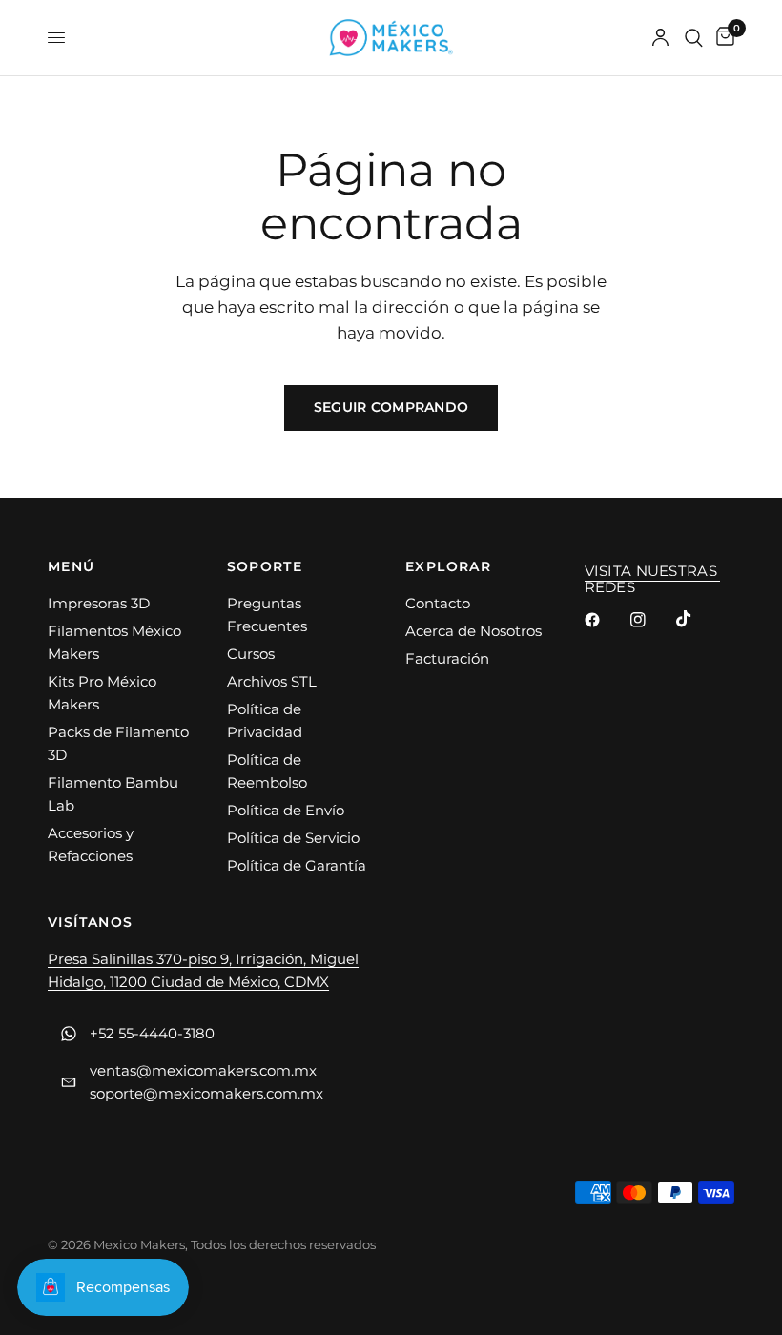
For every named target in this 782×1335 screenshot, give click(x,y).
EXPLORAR (448, 566)
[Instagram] (651, 620)
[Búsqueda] (694, 37)
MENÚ (71, 566)
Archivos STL (272, 681)
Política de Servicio (293, 838)
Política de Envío (285, 810)
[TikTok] (697, 619)
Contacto (437, 603)
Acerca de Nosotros (473, 631)
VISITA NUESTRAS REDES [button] (651, 571)
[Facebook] (606, 620)
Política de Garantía (296, 865)
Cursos (251, 654)
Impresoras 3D (99, 603)
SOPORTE (265, 566)
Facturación (447, 658)
